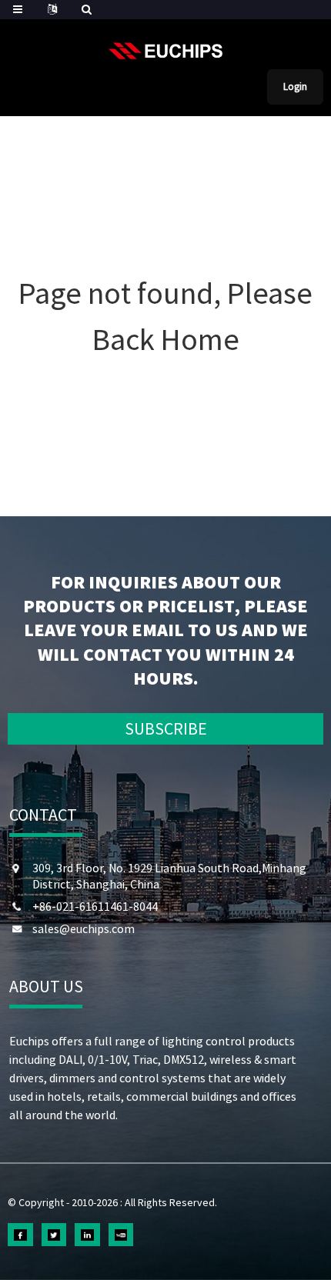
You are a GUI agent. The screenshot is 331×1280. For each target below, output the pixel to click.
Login (295, 86)
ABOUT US (46, 986)
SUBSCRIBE (166, 728)
